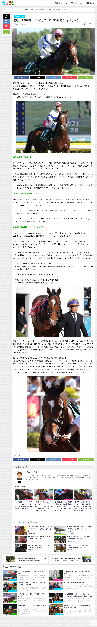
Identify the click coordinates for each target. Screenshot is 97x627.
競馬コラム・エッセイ (61, 3)
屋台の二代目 (89, 23)
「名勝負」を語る (19, 16)
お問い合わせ (90, 3)
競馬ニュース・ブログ (77, 3)
